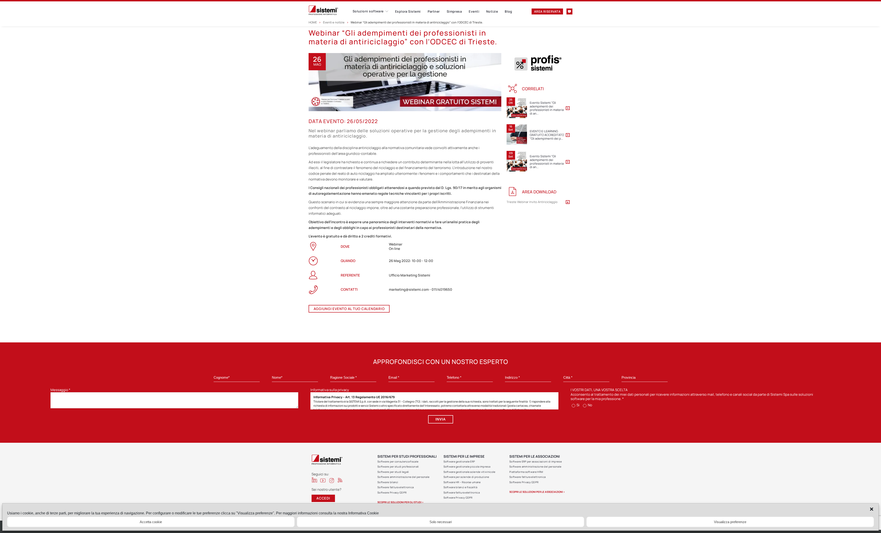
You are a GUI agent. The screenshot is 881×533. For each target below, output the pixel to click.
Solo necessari (440, 522)
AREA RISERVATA (547, 11)
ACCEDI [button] (323, 498)
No (589, 405)
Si (578, 405)
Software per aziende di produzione (466, 477)
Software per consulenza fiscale (397, 461)
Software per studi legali (393, 472)
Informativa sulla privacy (329, 389)
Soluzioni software (368, 11)
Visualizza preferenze (730, 522)
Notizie (492, 11)
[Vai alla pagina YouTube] (323, 480)
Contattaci (569, 11)
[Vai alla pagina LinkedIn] (314, 480)
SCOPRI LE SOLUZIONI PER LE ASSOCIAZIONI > (537, 492)
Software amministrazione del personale (403, 477)
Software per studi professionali (398, 466)
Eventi (474, 11)
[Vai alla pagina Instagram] (332, 480)
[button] (871, 509)
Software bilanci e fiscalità (460, 487)
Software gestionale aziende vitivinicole (469, 472)
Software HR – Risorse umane (462, 482)
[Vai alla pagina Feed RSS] (340, 480)
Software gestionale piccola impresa (467, 466)
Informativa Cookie (363, 513)
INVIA (440, 419)
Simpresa (454, 11)
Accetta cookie (151, 522)
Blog (508, 11)
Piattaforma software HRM (526, 472)
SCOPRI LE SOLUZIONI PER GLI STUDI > (400, 502)
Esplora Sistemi (408, 11)
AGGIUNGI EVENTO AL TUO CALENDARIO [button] (349, 308)
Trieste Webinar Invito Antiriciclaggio (532, 202)
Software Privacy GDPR (392, 492)
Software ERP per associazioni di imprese (535, 461)
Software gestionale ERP (459, 461)
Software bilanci (387, 482)
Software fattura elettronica (395, 487)
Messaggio (60, 389)
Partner (434, 11)
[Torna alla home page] (331, 10)
